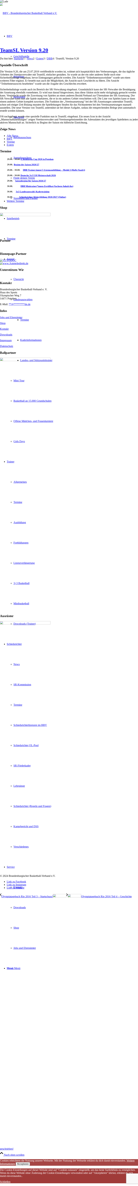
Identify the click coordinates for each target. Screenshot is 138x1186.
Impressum (6, 340)
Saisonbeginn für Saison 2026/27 (30, 181)
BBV (9, 138)
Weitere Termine (15, 201)
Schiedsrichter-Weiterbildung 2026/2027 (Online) (42, 197)
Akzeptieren (23, 1164)
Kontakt (4, 328)
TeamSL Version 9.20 (24, 50)
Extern (10, 144)
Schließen (5, 1181)
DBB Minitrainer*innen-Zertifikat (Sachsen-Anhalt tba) (47, 186)
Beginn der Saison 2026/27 (26, 164)
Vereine (11, 141)
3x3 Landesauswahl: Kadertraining (32, 191)
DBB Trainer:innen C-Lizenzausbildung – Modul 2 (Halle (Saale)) (54, 170)
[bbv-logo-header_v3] (28, 13)
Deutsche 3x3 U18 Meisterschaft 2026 (38, 175)
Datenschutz (6, 346)
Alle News (12, 135)
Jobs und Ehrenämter (11, 317)
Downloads (6, 334)
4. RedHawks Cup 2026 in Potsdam (37, 159)
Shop (3, 323)
